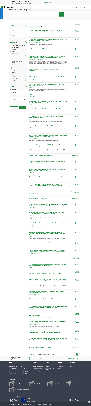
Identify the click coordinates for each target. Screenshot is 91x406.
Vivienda (30, 236)
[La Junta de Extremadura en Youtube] (78, 400)
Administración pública (33, 179)
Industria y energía (12, 373)
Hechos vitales (15, 78)
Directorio (47, 366)
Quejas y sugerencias (37, 369)
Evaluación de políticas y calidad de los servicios (18, 65)
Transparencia (48, 371)
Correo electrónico (61, 366)
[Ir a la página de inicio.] (5, 7)
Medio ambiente (24, 364)
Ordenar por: (72, 23)
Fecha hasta (12, 96)
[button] (79, 7)
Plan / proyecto (15, 53)
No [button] (41, 358)
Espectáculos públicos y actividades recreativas (50, 225)
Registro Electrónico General (38, 366)
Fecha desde (12, 89)
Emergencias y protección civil (34, 34)
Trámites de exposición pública (18, 68)
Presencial (59, 368)
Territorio (23, 369)
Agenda (71, 366)
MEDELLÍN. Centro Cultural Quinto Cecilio (40, 347)
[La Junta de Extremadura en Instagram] (75, 400)
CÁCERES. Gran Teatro (35, 258)
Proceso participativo (16, 55)
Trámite (13, 74)
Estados (14, 76)
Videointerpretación (61, 371)
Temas (12, 25)
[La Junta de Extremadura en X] (72, 400)
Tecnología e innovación (40, 59)
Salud (30, 119)
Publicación (14, 70)
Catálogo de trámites (37, 364)
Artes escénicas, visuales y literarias (35, 42)
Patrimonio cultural (32, 72)
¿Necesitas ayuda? (36, 371)
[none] (75, 354)
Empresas (30, 51)
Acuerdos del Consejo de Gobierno (18, 45)
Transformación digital (33, 128)
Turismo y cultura (32, 79)
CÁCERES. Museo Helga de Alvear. (38, 198)
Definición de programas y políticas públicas (18, 58)
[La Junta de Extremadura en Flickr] (80, 400)
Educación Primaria (40, 301)
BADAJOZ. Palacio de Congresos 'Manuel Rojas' (41, 155)
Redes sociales (60, 369)
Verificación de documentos (38, 368)
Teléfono (59, 364)
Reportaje (14, 72)
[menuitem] (27, 364)
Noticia (13, 51)
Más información (47, 2)
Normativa (14, 49)
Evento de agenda (15, 47)
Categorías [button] (13, 42)
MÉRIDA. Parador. (33, 94)
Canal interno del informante (51, 372)
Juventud (10, 376)
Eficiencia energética (32, 59)
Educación (31, 147)
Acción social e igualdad (13, 364)
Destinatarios (15, 80)
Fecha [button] (12, 86)
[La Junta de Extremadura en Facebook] (70, 400)
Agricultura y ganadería (33, 301)
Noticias (71, 364)
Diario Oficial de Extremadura (51, 364)
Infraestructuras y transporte (14, 375)
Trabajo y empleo (24, 371)
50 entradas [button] (33, 354)
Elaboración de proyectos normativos (16, 62)
